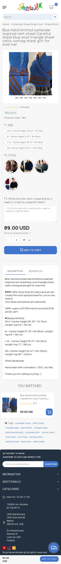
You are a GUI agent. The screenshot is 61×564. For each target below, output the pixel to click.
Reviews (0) (35, 271)
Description (15, 271)
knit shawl (23, 437)
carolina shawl (12, 441)
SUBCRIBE (51, 464)
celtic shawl (38, 423)
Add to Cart (49, 559)
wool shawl (11, 437)
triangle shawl (41, 427)
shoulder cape (12, 427)
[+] (17, 240)
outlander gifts (33, 432)
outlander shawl (23, 423)
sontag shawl (36, 437)
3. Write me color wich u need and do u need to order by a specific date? (28, 200)
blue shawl (26, 441)
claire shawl (38, 441)
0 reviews (24, 107)
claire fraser (26, 427)
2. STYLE (11, 155)
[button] (10, 94)
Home (5, 24)
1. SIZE (9, 125)
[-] (6, 240)
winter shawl (48, 432)
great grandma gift (15, 432)
